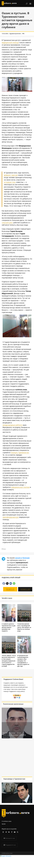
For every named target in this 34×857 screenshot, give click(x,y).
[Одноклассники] (3, 832)
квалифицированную (11, 517)
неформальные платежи (20, 487)
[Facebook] (11, 832)
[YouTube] (14, 832)
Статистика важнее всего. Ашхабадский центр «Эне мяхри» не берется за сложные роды (24, 627)
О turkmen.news (6, 821)
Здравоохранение (15, 33)
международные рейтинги (13, 425)
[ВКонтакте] (8, 832)
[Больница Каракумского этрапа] (17, 337)
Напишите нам (10, 838)
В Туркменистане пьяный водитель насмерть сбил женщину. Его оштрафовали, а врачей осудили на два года (23, 661)
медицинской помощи (10, 42)
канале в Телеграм (22, 558)
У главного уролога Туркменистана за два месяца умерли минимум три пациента (8, 627)
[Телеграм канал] (6, 832)
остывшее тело (9, 182)
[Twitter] (17, 832)
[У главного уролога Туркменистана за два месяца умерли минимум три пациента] (9, 621)
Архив (3, 824)
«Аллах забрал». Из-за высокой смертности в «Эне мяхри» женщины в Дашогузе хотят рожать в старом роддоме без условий (9, 661)
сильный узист (7, 223)
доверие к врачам (11, 175)
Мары (4, 549)
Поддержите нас (10, 845)
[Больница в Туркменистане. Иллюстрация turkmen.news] (17, 91)
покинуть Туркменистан (20, 453)
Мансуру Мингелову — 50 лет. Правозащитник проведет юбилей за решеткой (14, 735)
